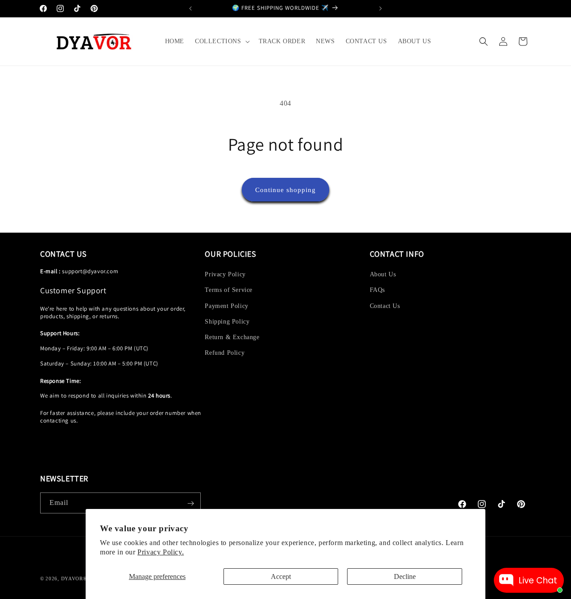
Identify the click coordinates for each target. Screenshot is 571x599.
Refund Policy (224, 352)
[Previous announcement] (190, 8)
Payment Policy (226, 306)
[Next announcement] (380, 8)
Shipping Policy (227, 321)
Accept (281, 576)
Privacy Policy (225, 274)
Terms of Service (228, 290)
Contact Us (385, 306)
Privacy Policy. (160, 552)
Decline (405, 576)
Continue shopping (285, 189)
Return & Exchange (232, 337)
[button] (221, 41)
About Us (383, 274)
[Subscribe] (190, 503)
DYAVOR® (74, 578)
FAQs (377, 290)
